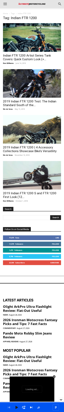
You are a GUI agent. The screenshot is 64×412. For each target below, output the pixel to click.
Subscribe (54, 263)
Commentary (9, 328)
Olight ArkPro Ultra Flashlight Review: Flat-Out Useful (27, 308)
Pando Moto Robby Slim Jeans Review (27, 335)
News (5, 315)
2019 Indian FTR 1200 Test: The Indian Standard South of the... (29, 103)
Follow (55, 244)
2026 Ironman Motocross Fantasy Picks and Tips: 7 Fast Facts (30, 322)
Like (57, 238)
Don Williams (8, 63)
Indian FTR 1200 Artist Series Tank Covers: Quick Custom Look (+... (27, 57)
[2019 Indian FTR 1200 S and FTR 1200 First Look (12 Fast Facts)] (32, 175)
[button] (5, 4)
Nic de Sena (8, 109)
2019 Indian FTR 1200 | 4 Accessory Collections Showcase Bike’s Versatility (30, 149)
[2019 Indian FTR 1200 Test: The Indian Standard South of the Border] (32, 83)
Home (5, 13)
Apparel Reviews (11, 341)
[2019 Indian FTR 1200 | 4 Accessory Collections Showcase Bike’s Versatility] (32, 129)
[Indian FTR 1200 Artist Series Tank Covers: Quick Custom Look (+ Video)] (32, 37)
